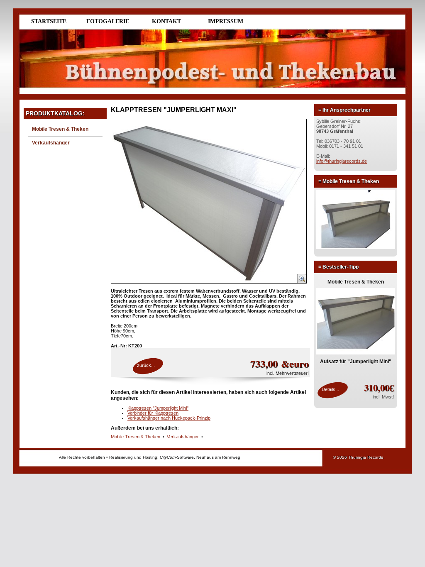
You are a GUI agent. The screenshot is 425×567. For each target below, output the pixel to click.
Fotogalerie (107, 21)
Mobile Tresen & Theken (60, 129)
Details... (330, 389)
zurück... (146, 365)
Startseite (48, 21)
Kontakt (166, 21)
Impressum (225, 21)
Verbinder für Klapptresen (152, 413)
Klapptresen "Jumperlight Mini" (157, 408)
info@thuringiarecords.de (341, 161)
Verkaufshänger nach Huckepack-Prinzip (168, 417)
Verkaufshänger (51, 143)
